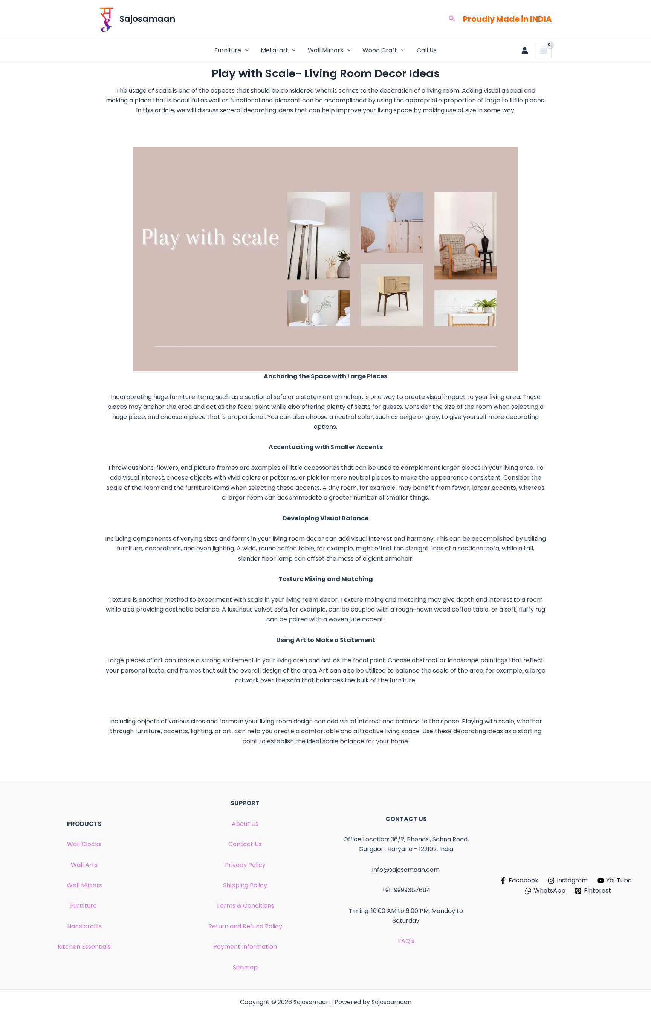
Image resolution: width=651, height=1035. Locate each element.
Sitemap (245, 967)
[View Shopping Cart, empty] (544, 50)
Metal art (274, 50)
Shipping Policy (245, 885)
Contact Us (245, 844)
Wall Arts (84, 865)
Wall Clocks (84, 844)
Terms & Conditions (245, 905)
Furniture (227, 50)
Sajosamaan (147, 19)
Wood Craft (379, 50)
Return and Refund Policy (245, 926)
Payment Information (245, 946)
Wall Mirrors (325, 50)
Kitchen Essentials (84, 946)
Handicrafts (84, 926)
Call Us (427, 50)
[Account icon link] (524, 50)
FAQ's (406, 941)
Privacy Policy (245, 865)
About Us (245, 823)
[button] (452, 19)
